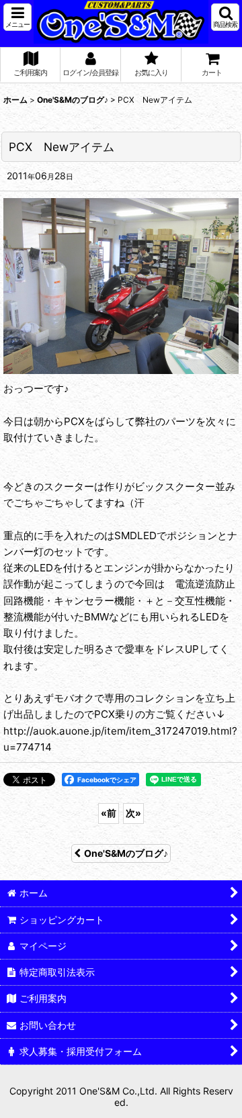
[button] (17, 17)
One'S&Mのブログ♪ (126, 853)
